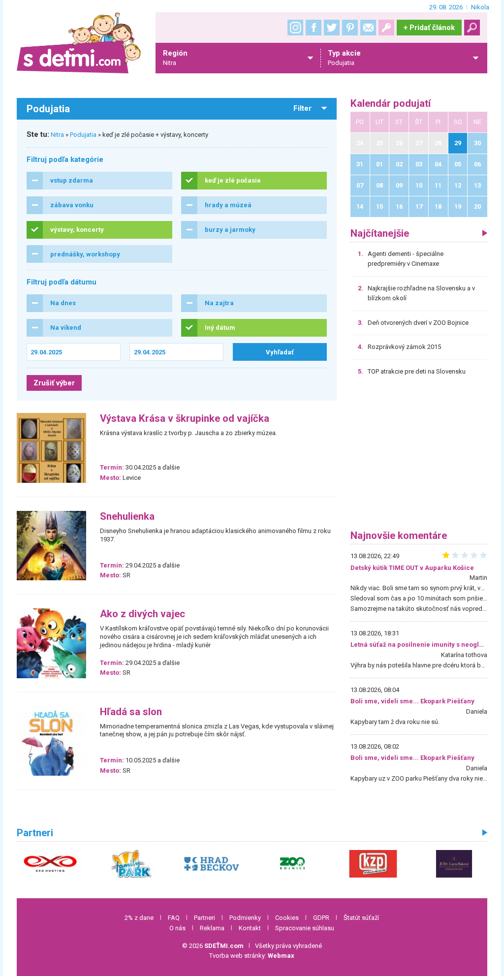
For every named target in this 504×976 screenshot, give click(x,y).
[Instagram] (295, 27)
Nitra (57, 134)
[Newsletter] (368, 27)
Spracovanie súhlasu (304, 928)
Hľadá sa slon (131, 712)
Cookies (287, 917)
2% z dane (139, 917)
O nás (177, 928)
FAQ (174, 917)
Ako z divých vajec (142, 614)
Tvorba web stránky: (251, 955)
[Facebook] (313, 27)
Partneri (204, 917)
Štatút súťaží (361, 917)
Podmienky (245, 917)
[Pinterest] (350, 27)
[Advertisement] (418, 456)
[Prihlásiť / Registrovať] (386, 27)
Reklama (212, 928)
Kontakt (250, 928)
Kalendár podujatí (390, 103)
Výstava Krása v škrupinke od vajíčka (184, 418)
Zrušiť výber (54, 382)
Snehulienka (127, 516)
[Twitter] (332, 27)
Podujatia (83, 134)
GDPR (321, 917)
